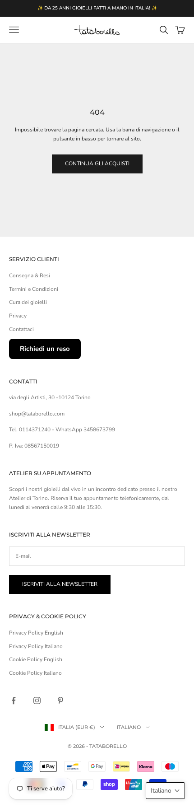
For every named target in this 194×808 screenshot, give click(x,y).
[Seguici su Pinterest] (60, 700)
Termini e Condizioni (33, 289)
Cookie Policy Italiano (35, 673)
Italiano (129, 727)
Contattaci (21, 329)
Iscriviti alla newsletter (59, 584)
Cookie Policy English (35, 659)
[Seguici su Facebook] (13, 700)
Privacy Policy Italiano (36, 646)
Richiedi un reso (45, 348)
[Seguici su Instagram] (37, 700)
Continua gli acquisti (97, 163)
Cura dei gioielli (28, 302)
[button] (165, 791)
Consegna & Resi (29, 275)
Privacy (18, 315)
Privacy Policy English (36, 632)
